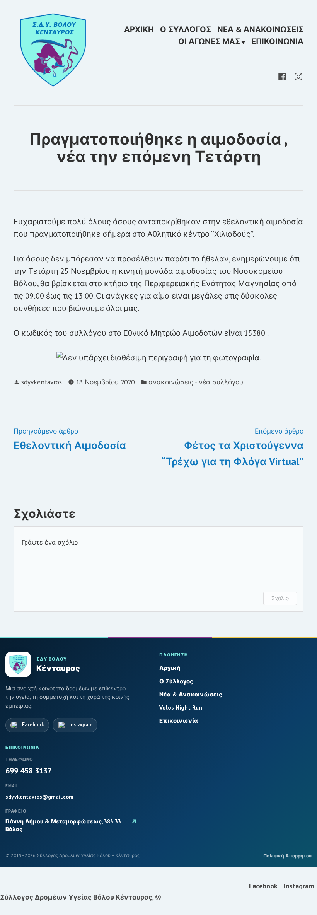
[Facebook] (283, 76)
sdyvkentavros (41, 381)
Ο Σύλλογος (176, 681)
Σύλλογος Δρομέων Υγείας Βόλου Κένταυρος (76, 897)
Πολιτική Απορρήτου (287, 856)
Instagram (299, 885)
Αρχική (170, 668)
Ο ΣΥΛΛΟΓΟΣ (185, 29)
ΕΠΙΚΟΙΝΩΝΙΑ (277, 41)
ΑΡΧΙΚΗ (139, 29)
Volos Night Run (180, 707)
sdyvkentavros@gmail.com (39, 796)
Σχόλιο (280, 598)
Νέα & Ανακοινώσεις (190, 694)
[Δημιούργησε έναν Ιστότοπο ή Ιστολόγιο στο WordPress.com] (158, 897)
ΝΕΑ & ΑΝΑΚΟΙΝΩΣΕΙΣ (260, 29)
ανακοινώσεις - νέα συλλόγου (195, 381)
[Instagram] (296, 76)
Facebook (263, 885)
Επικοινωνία (178, 720)
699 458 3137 (28, 771)
